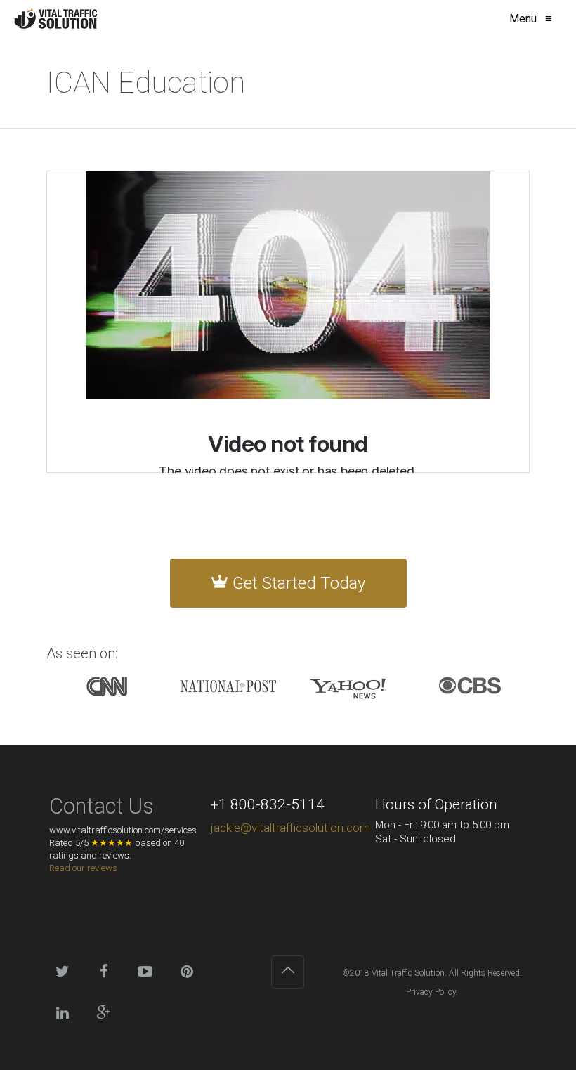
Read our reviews (83, 868)
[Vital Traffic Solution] (55, 19)
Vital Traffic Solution (408, 973)
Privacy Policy (431, 992)
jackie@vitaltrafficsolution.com (290, 828)
